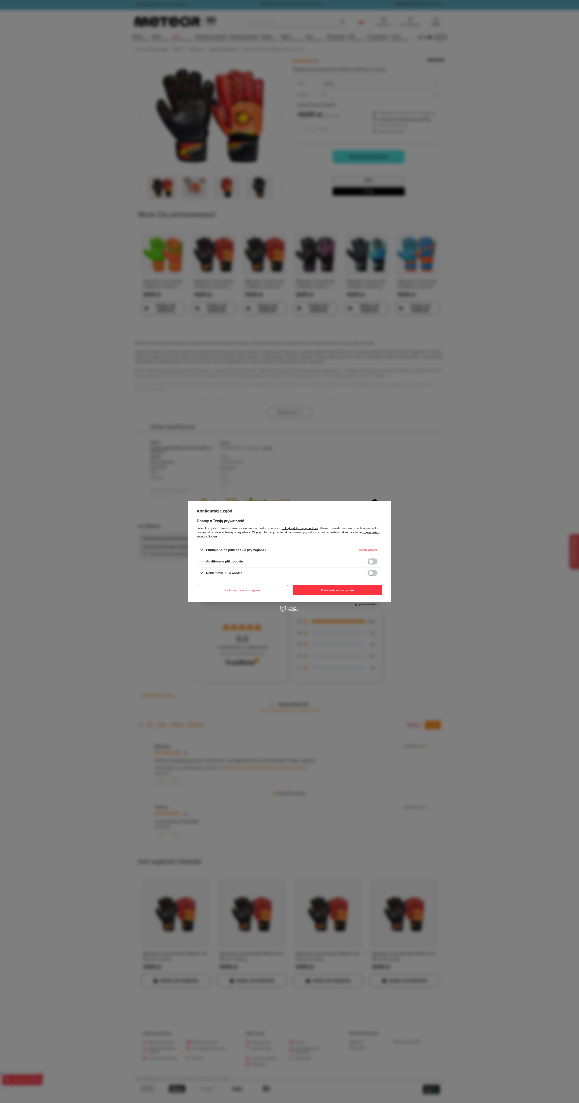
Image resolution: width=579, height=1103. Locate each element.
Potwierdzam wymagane (242, 590)
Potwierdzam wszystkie (337, 590)
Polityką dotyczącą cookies (300, 528)
